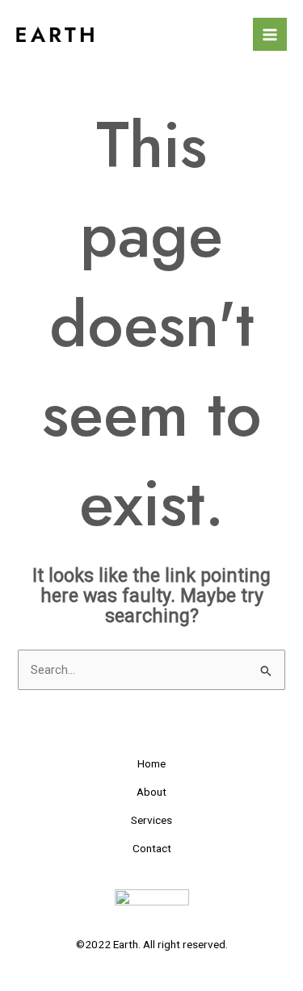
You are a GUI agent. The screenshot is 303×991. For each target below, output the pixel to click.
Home (151, 763)
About (151, 791)
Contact (152, 848)
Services (151, 819)
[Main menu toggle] (270, 35)
